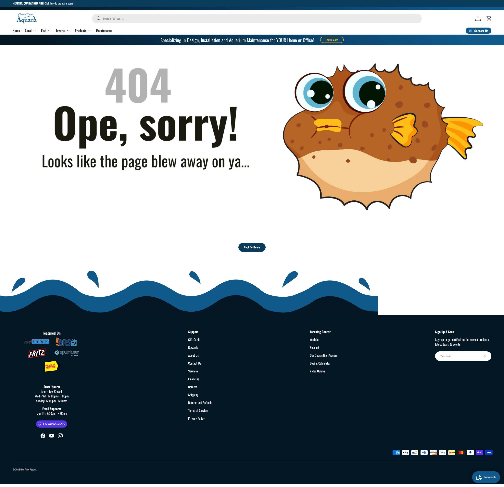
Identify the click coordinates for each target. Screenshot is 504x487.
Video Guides (317, 371)
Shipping (193, 394)
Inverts (60, 30)
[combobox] (257, 18)
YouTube (314, 339)
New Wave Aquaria (28, 469)
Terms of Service (198, 410)
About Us (193, 355)
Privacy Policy (196, 418)
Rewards (193, 347)
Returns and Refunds (200, 402)
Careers (192, 386)
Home (16, 30)
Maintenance (104, 30)
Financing (193, 379)
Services (193, 371)
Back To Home (252, 247)
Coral (28, 30)
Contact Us (194, 363)
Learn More (332, 40)
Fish (43, 30)
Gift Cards (194, 339)
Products (80, 30)
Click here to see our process (58, 3)
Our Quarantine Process (323, 355)
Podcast (314, 347)
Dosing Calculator (320, 363)
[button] (489, 18)
